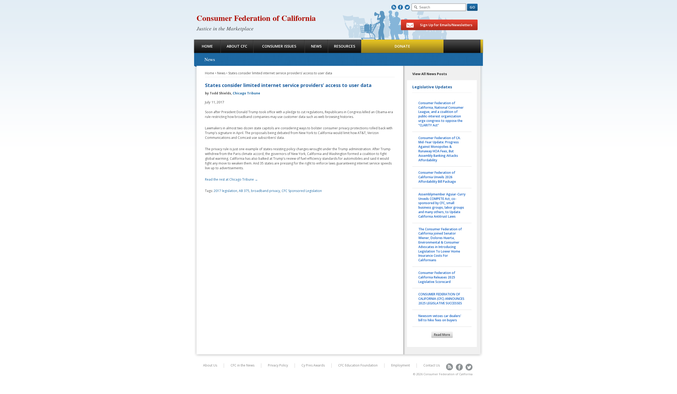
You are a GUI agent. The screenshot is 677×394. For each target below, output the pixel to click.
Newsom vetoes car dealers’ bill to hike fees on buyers (439, 318)
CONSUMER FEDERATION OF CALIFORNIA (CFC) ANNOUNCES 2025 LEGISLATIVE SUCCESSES (441, 298)
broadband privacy (265, 191)
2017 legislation (225, 191)
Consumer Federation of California (256, 18)
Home (207, 46)
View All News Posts (429, 73)
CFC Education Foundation (358, 365)
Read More (442, 334)
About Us (210, 365)
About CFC (237, 46)
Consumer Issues (279, 46)
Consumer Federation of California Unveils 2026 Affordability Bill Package (437, 177)
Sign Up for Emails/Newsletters (445, 24)
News (316, 46)
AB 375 (244, 191)
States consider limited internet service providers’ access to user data (280, 73)
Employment (400, 365)
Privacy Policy (278, 365)
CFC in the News (242, 365)
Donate (402, 46)
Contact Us (431, 365)
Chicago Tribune (246, 93)
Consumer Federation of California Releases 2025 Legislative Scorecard (436, 277)
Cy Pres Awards (313, 365)
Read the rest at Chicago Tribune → (231, 179)
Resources (344, 46)
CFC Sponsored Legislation (302, 191)
